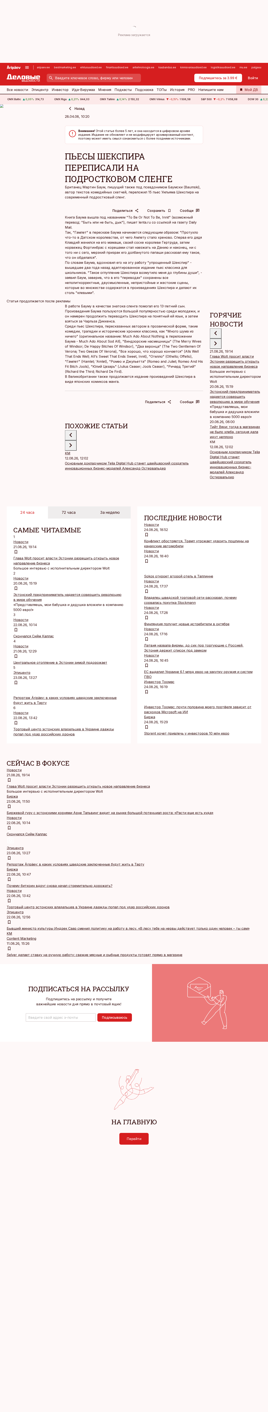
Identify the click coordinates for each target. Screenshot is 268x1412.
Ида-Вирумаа (83, 90)
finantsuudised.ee (117, 67)
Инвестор (60, 90)
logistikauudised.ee (223, 67)
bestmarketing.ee (65, 67)
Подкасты (123, 90)
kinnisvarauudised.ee (193, 67)
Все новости (17, 90)
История (177, 90)
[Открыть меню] (27, 67)
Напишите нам (210, 90)
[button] (61, 1017)
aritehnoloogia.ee (143, 67)
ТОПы (162, 90)
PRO (191, 90)
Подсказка (144, 90)
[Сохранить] (15, 551)
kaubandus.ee (167, 67)
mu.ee (243, 67)
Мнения (104, 90)
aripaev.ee (43, 67)
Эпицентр (39, 90)
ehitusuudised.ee (91, 67)
